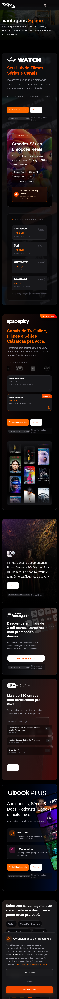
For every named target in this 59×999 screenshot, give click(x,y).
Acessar (36, 110)
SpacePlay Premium (30, 924)
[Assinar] (44, 5)
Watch (11, 924)
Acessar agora (24, 658)
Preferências (29, 973)
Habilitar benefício (19, 110)
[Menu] (53, 5)
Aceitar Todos (29, 990)
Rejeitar (29, 981)
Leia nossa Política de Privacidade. (31, 964)
